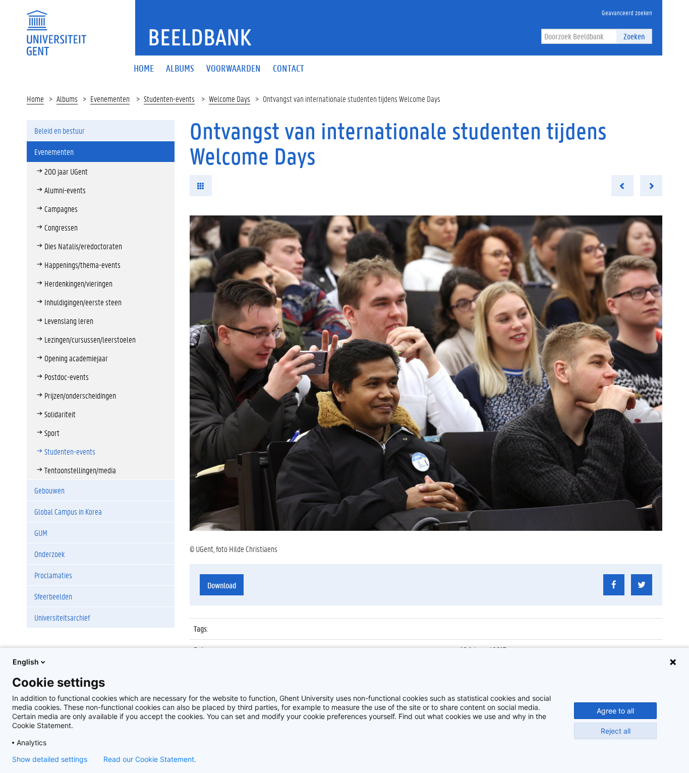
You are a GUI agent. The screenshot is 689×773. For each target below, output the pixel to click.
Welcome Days (229, 98)
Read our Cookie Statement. (149, 759)
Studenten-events (169, 98)
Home (35, 98)
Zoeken (634, 36)
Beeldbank (199, 36)
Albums (67, 98)
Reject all (615, 731)
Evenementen (110, 98)
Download (221, 585)
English (26, 661)
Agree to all (615, 710)
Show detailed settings (49, 759)
